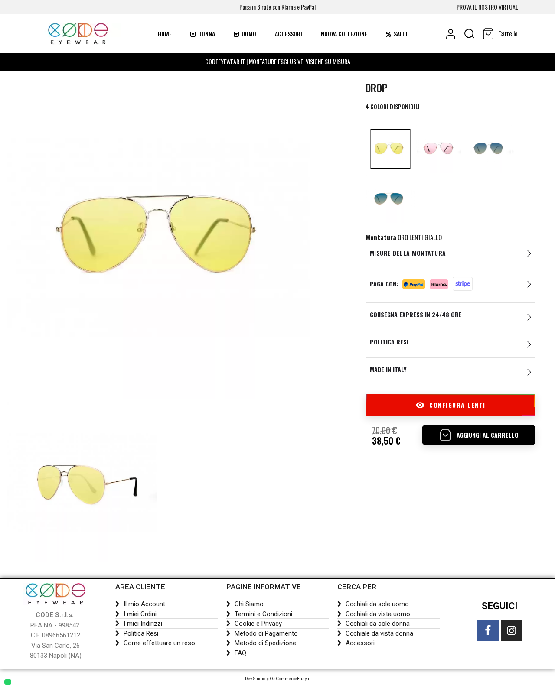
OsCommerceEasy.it (290, 678)
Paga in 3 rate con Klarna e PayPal (277, 6)
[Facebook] (488, 630)
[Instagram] (511, 630)
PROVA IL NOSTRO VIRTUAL (487, 6)
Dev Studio (255, 678)
